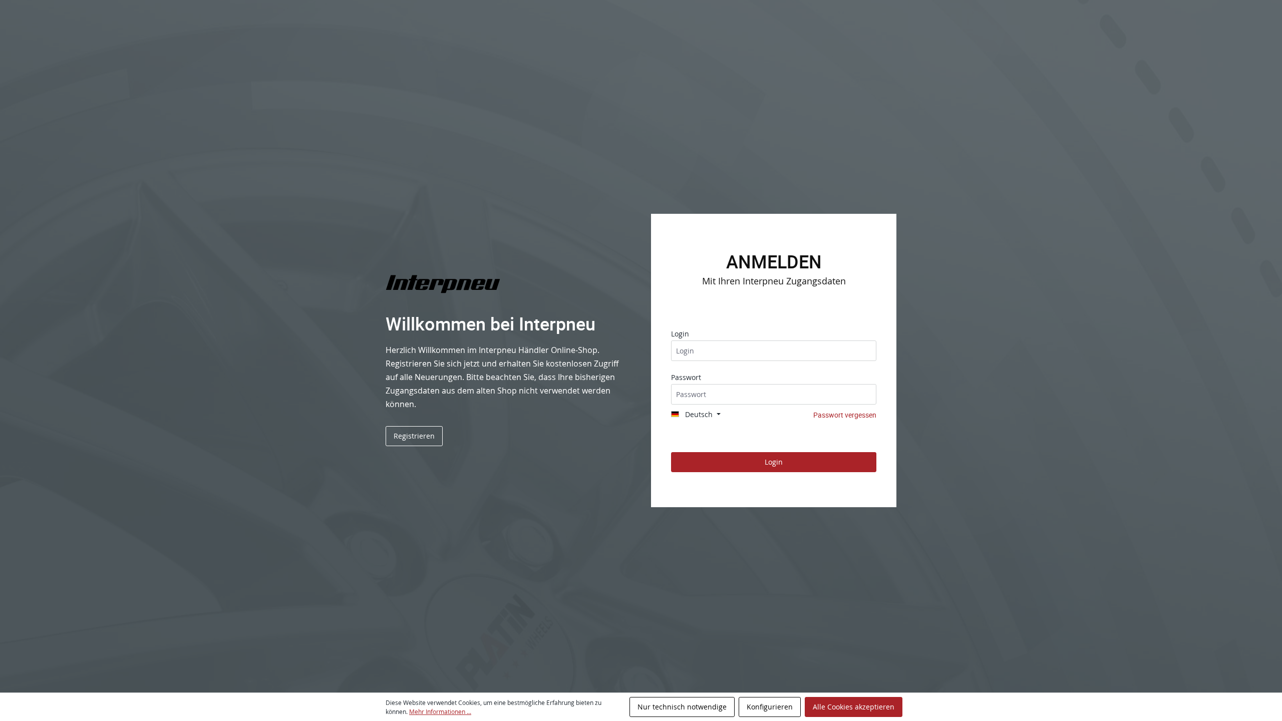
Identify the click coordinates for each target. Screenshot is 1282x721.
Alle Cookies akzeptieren (853, 706)
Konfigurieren (770, 706)
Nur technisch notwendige (682, 706)
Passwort (686, 377)
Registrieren (414, 436)
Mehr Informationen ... (440, 711)
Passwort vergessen (844, 415)
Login (680, 333)
